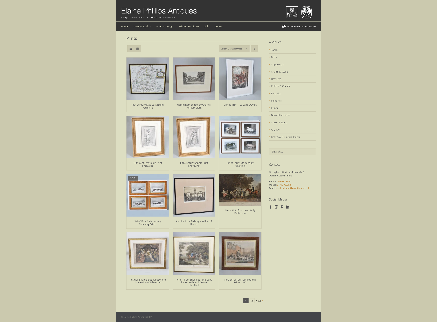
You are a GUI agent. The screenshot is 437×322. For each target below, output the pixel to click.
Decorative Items (280, 115)
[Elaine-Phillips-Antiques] (159, 7)
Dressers (276, 79)
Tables (275, 50)
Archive (275, 129)
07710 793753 (284, 184)
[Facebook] (270, 207)
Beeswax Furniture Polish (285, 137)
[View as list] (137, 48)
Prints (274, 108)
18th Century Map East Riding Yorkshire (147, 106)
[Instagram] (276, 207)
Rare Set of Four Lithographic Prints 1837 (240, 281)
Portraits (276, 93)
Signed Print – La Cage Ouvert (240, 104)
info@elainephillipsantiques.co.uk (292, 188)
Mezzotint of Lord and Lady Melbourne (240, 212)
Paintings (276, 100)
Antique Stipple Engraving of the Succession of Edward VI (148, 281)
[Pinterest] (282, 207)
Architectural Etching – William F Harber (194, 223)
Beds (274, 57)
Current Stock (279, 122)
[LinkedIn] (287, 207)
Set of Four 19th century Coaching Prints (147, 223)
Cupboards (277, 64)
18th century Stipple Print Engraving (147, 164)
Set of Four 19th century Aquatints (240, 164)
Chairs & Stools (279, 71)
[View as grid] (130, 48)
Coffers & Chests (280, 86)
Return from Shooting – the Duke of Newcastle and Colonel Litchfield (194, 282)
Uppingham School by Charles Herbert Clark (194, 106)
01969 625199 (283, 181)
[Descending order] (254, 48)
